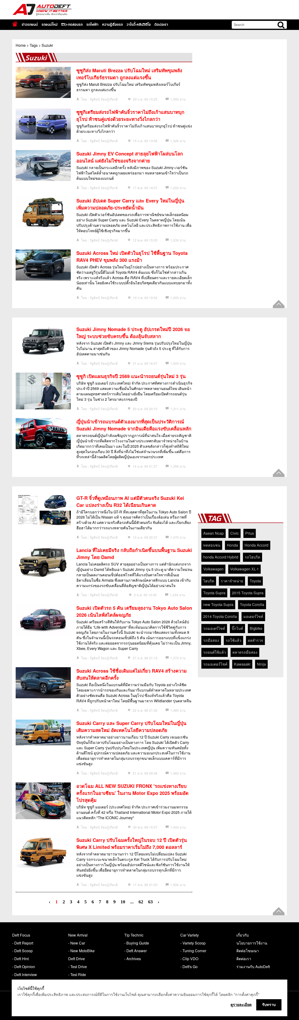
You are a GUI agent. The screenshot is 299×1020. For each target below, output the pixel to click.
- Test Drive (77, 966)
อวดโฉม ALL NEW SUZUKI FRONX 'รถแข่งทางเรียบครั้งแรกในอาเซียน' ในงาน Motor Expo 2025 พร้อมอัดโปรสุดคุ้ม (132, 792)
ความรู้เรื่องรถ (112, 24)
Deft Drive (76, 958)
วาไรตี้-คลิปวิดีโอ (139, 24)
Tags (34, 45)
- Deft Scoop (22, 950)
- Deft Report (22, 943)
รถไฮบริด (252, 557)
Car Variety (189, 935)
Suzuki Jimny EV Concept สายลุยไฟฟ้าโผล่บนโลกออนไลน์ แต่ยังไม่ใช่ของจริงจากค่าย (129, 157)
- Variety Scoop (193, 943)
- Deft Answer (135, 950)
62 (141, 902)
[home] (15, 24)
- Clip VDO (189, 958)
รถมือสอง (211, 640)
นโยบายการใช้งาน (251, 943)
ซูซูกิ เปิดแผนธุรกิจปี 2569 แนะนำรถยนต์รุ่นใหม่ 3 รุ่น (131, 376)
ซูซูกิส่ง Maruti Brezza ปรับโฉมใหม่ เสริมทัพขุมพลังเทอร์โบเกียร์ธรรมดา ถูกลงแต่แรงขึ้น (129, 74)
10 (123, 902)
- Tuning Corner (193, 950)
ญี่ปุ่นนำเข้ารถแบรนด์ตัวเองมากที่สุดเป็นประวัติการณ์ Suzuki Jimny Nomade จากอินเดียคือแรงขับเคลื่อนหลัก (133, 425)
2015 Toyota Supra (247, 592)
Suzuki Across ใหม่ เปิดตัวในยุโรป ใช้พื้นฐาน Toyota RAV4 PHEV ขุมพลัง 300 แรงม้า (132, 256)
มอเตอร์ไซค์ (253, 616)
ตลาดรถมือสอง (244, 652)
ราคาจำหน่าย (232, 581)
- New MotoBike (81, 950)
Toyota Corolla (252, 604)
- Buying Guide (136, 943)
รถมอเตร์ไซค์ (214, 628)
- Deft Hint (20, 958)
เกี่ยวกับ (242, 935)
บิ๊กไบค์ (237, 628)
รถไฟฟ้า (92, 24)
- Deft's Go (189, 966)
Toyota (255, 581)
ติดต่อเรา (161, 24)
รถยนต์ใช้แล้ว (214, 652)
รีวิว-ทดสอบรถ (72, 24)
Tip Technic (133, 935)
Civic (234, 533)
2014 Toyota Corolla (220, 616)
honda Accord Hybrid (220, 557)
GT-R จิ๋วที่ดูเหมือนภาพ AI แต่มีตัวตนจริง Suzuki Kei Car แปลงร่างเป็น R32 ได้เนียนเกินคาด (130, 501)
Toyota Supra (214, 592)
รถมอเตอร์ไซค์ (215, 664)
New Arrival (78, 935)
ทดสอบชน (211, 545)
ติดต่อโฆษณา (247, 950)
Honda (232, 545)
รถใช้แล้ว (233, 640)
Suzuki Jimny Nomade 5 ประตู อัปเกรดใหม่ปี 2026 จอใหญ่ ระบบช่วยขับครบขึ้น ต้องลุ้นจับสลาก (133, 332)
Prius (249, 533)
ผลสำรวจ (255, 640)
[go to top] (279, 304)
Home (21, 45)
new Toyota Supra (218, 604)
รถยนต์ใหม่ (49, 24)
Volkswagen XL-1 (244, 569)
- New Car (76, 943)
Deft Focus (21, 935)
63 (150, 902)
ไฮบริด (208, 581)
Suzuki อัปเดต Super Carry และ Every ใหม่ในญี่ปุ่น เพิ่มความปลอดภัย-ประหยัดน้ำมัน (130, 204)
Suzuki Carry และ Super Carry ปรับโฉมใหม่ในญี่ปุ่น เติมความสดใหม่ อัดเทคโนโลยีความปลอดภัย (131, 726)
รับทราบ (269, 1004)
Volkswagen (213, 569)
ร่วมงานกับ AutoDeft (253, 966)
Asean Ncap (213, 533)
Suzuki (47, 45)
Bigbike (256, 628)
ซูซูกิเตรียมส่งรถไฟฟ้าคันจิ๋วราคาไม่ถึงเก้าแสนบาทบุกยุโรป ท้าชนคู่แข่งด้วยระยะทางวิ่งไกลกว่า (130, 115)
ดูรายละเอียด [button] (241, 1004)
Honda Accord (256, 545)
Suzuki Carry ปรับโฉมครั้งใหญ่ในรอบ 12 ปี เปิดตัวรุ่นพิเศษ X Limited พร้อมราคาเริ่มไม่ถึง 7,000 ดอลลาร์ (131, 843)
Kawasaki (242, 664)
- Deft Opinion (23, 966)
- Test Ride (77, 974)
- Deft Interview (24, 974)
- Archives (132, 958)
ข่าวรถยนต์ (30, 24)
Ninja (261, 664)
